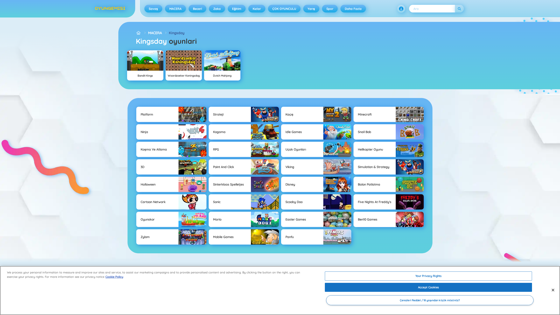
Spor (329, 9)
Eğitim (236, 9)
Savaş (153, 9)
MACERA (175, 9)
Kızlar (257, 9)
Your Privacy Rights (428, 276)
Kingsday (176, 33)
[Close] (553, 290)
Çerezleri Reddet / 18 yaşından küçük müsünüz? (430, 300)
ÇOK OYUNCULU (284, 9)
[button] (401, 9)
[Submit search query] (459, 8)
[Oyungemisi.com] (138, 32)
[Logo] (110, 9)
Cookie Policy (114, 276)
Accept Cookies (428, 287)
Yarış (311, 9)
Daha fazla (353, 9)
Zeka (217, 9)
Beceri (197, 9)
